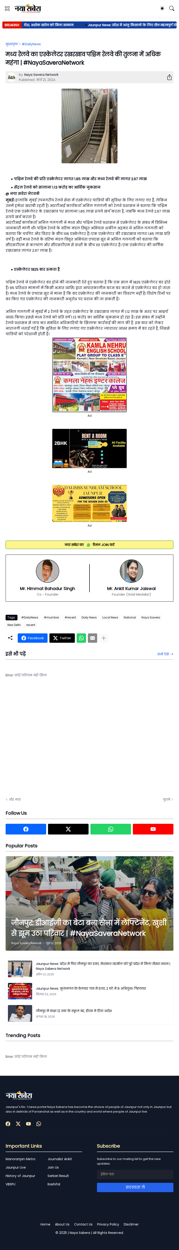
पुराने (166, 799)
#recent (70, 617)
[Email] (92, 638)
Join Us (53, 1167)
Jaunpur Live (16, 1167)
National (130, 617)
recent (30, 625)
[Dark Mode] (162, 8)
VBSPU (10, 1184)
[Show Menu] (7, 8)
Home (45, 1224)
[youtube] (153, 829)
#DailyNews (31, 44)
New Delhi (14, 625)
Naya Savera (150, 617)
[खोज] (172, 8)
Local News (110, 617)
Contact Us (83, 1224)
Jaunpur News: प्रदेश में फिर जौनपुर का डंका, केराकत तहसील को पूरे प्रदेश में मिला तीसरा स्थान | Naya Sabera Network (103, 966)
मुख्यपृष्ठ (12, 44)
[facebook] (26, 829)
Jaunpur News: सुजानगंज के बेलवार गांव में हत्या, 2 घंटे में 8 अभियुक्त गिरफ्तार (91, 988)
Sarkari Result (58, 1175)
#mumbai (51, 617)
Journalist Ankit (60, 1159)
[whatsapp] (110, 829)
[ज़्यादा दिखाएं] (103, 638)
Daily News (89, 617)
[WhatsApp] (81, 638)
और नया (15, 799)
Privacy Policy (108, 1224)
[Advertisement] (52, 741)
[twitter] (68, 829)
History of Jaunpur (20, 1175)
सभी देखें (163, 654)
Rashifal (54, 1184)
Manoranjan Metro (20, 1159)
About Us (62, 1224)
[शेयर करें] (167, 77)
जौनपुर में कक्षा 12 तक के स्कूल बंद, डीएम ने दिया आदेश (74, 1011)
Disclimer (131, 1224)
